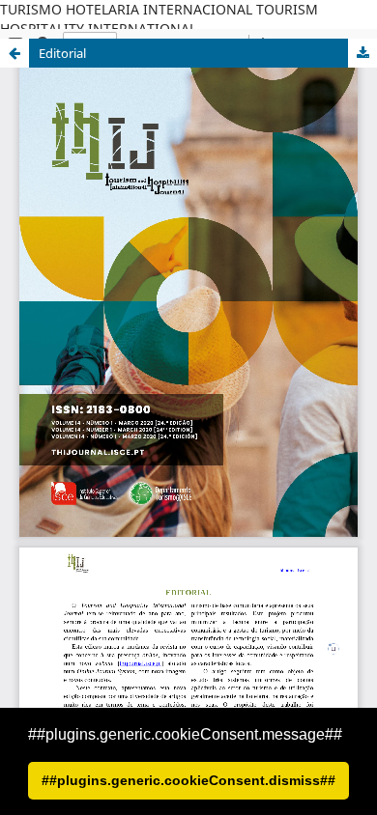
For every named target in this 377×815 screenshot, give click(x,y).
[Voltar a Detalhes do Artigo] (14, 53)
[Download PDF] (362, 53)
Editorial (62, 53)
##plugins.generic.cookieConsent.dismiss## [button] (188, 780)
